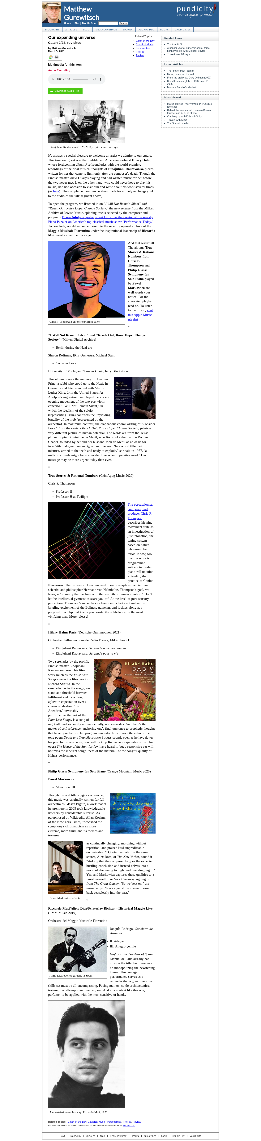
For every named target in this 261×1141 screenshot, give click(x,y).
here (56, 191)
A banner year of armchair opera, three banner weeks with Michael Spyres (188, 49)
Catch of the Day (145, 40)
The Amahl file (175, 44)
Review (140, 55)
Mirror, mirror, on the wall (180, 74)
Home (67, 23)
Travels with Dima (177, 120)
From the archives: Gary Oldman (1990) (189, 77)
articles (71, 30)
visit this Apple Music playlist (140, 314)
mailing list (182, 30)
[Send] (51, 59)
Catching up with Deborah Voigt (184, 116)
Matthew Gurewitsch (81, 13)
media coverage (106, 30)
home (62, 1135)
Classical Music (144, 44)
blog (86, 30)
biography (52, 30)
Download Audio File (66, 90)
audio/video (146, 30)
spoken (128, 30)
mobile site (195, 1135)
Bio (77, 23)
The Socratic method (178, 123)
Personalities (143, 48)
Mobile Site (89, 23)
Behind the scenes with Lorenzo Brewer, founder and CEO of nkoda (189, 111)
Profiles (140, 51)
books (164, 30)
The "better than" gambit (180, 70)
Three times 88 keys (178, 54)
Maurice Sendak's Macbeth (182, 87)
